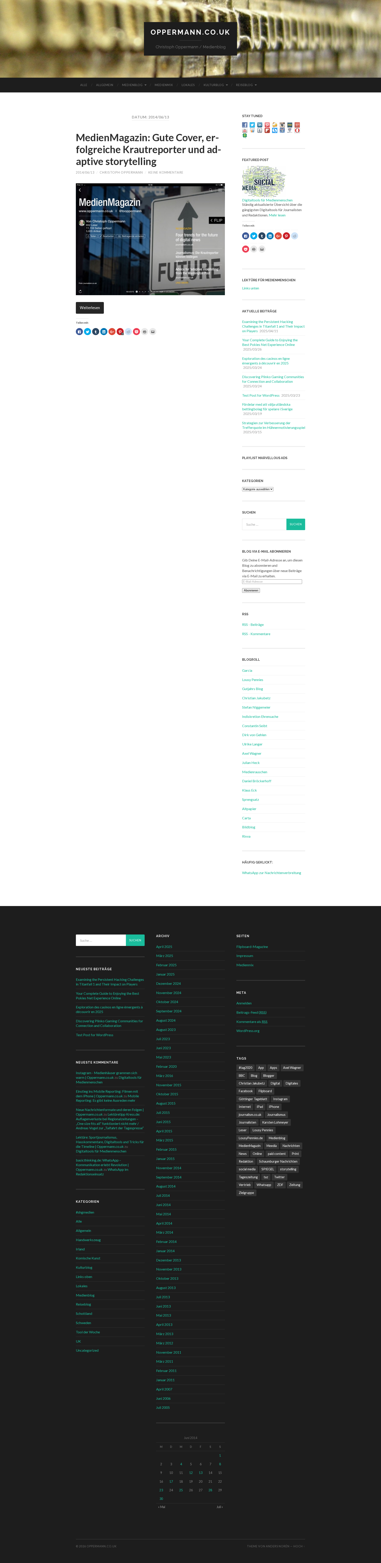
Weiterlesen (90, 308)
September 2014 (168, 1177)
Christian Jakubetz (256, 698)
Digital (275, 1083)
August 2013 (166, 1287)
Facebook (246, 1091)
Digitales (292, 1083)
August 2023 (166, 1029)
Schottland (84, 1313)
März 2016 (164, 1075)
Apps (273, 1068)
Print (295, 1154)
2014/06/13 (85, 172)
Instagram (280, 1099)
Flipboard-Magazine (252, 946)
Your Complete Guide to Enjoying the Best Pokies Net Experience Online (270, 342)
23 (161, 1490)
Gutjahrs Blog (252, 689)
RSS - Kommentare (256, 634)
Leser (243, 1130)
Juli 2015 (163, 1112)
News (243, 1154)
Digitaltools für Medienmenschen (267, 200)
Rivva (246, 836)
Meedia (272, 1146)
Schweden (83, 1323)
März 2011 (164, 1361)
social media (247, 1169)
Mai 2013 (163, 1315)
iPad (260, 1107)
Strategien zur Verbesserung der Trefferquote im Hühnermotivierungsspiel (273, 425)
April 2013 (164, 1324)
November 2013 (168, 1269)
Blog (254, 1075)
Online (257, 1154)
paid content (277, 1154)
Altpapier (249, 809)
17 (171, 1481)
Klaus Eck (249, 790)
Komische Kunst (88, 1258)
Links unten (250, 288)
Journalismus (276, 1114)
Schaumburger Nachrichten (278, 1161)
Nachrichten (291, 1146)
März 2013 (164, 1334)
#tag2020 (245, 1068)
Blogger (269, 1075)
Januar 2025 (165, 974)
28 (210, 1490)
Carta (246, 818)
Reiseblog (244, 85)
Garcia (247, 670)
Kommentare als (251, 1021)
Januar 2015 (165, 1158)
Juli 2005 (163, 1407)
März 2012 (164, 1343)
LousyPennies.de (251, 1138)
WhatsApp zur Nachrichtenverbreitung (271, 873)
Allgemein (104, 85)
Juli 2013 (163, 1297)
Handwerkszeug (88, 1240)
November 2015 (168, 1085)
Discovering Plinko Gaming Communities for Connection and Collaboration (273, 379)
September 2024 (168, 1011)
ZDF (280, 1185)
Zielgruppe (246, 1193)
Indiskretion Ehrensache (260, 716)
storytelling (288, 1169)
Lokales (188, 85)
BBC (242, 1075)
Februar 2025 (166, 965)
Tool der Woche (88, 1332)
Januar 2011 (165, 1380)
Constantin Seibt (254, 726)
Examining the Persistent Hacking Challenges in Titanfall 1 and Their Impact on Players (273, 326)
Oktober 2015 (167, 1094)
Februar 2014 (166, 1241)
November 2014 (168, 1168)
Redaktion (246, 1161)
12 (191, 1473)
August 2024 (166, 1020)
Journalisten (247, 1122)
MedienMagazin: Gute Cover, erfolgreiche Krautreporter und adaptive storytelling (148, 149)
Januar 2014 (165, 1251)
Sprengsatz (250, 799)
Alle (83, 85)
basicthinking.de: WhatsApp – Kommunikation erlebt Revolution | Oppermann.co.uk (102, 1164)
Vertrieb (245, 1185)
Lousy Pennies (252, 679)
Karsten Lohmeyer (275, 1122)
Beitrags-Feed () (251, 1012)
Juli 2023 (163, 1039)
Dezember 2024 (168, 983)
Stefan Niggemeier (256, 707)
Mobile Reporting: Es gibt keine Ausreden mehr (107, 1098)
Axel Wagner (251, 753)
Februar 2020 (166, 1066)
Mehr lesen (277, 215)
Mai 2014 (163, 1214)
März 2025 (164, 955)
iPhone (274, 1107)
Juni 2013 (163, 1306)
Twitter (279, 1177)
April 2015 (164, 1131)
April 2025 (164, 946)
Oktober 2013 (167, 1278)
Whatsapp (264, 1185)
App (261, 1068)
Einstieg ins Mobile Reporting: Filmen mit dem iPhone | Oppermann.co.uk (107, 1093)
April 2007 (164, 1389)
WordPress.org (248, 1030)
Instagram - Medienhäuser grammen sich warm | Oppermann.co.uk (106, 1075)
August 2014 (166, 1186)
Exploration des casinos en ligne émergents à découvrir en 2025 (266, 360)
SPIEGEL (267, 1169)
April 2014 (164, 1223)
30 (161, 1499)
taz (266, 1177)
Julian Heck (251, 762)
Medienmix (164, 85)
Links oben (84, 1276)
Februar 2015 (166, 1149)
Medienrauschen (254, 772)
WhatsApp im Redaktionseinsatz (102, 1171)
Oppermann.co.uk (190, 32)
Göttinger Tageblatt (253, 1099)
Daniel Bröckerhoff (256, 781)
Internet (245, 1107)
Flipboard (265, 1091)
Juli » (220, 1507)
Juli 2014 (163, 1195)
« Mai (161, 1507)
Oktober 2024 (167, 1002)
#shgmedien (85, 1212)
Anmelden (244, 1003)
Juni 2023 (163, 1048)
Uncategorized (87, 1350)
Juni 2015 (163, 1122)
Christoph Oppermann (121, 172)
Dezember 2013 (168, 1260)
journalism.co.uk (250, 1114)
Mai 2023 (163, 1057)
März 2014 (164, 1232)
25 (181, 1490)
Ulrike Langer (252, 744)
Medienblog (132, 85)
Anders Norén (277, 1546)
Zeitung (294, 1185)
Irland (80, 1249)
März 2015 (164, 1140)
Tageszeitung (248, 1177)
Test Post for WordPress (261, 395)
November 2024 (168, 993)
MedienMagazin (250, 1146)
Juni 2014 (163, 1205)
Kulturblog (214, 85)
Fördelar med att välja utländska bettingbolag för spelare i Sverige (267, 406)
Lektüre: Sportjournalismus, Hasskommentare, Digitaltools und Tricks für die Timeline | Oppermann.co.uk (110, 1141)
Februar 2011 (166, 1370)
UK (78, 1341)
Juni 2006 (163, 1398)
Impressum (244, 955)
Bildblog (248, 827)
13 (200, 1473)
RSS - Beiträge (253, 624)
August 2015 (166, 1103)
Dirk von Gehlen (254, 735)
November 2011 (168, 1352)
